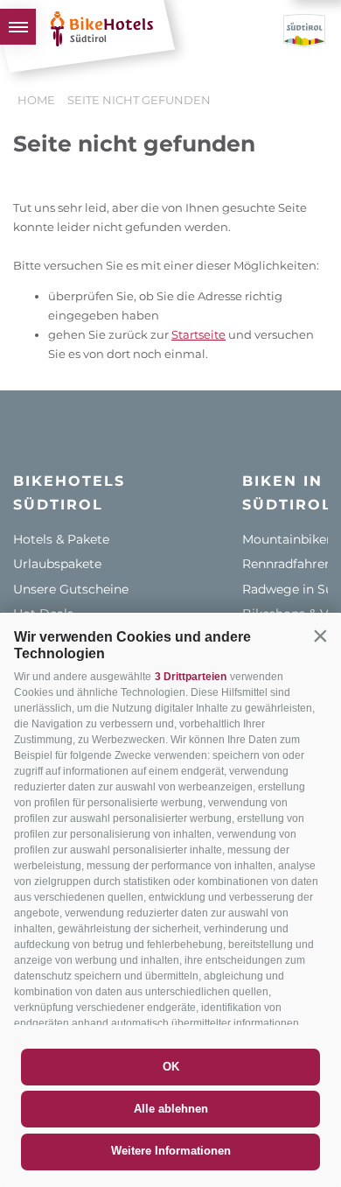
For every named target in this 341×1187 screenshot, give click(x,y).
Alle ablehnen (171, 1108)
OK (171, 1066)
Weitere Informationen (171, 1150)
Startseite (198, 334)
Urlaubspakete (57, 564)
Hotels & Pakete (61, 539)
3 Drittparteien (190, 677)
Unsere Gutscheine (71, 589)
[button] (320, 636)
